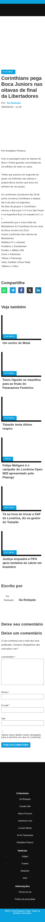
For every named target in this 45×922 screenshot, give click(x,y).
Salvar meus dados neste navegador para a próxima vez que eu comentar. (21, 736)
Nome (5, 692)
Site (3, 718)
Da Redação (14, 103)
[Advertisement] (22, 39)
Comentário (8, 657)
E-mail (5, 705)
